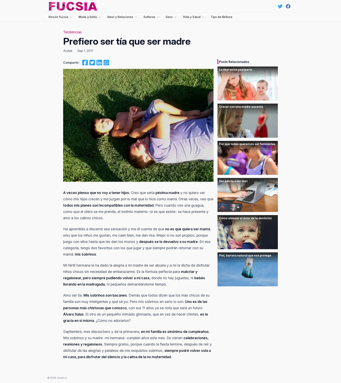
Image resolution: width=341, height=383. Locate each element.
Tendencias (72, 32)
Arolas (67, 51)
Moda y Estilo (88, 17)
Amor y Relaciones (120, 17)
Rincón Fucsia (58, 17)
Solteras (149, 17)
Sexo (169, 17)
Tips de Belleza (221, 17)
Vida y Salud (191, 17)
